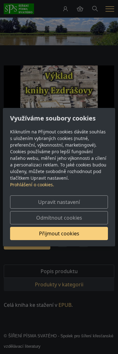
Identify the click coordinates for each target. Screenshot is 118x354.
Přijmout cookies (59, 233)
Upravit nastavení (59, 202)
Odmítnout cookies (59, 217)
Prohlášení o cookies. (32, 185)
